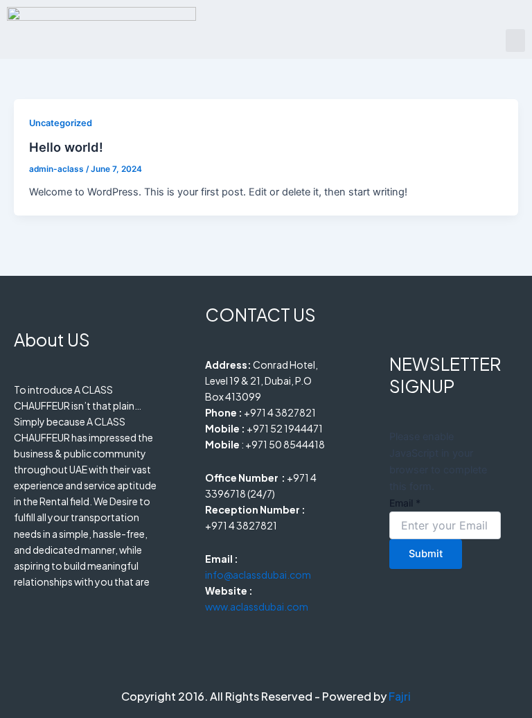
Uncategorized (60, 123)
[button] (515, 40)
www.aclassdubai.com (256, 606)
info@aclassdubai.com (258, 574)
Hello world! (66, 147)
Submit (426, 554)
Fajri (400, 696)
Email (404, 503)
